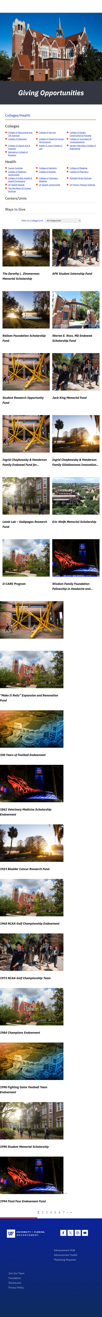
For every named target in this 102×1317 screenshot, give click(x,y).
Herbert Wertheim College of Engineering (83, 147)
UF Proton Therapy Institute (82, 185)
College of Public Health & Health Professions (20, 179)
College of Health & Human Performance (51, 140)
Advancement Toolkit (65, 1255)
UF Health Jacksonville (49, 185)
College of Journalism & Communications (80, 140)
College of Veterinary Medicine (48, 179)
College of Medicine (78, 168)
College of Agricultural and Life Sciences (20, 134)
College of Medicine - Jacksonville (17, 173)
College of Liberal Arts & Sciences (19, 147)
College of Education (17, 139)
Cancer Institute (15, 168)
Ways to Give (15, 209)
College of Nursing (47, 171)
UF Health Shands (16, 185)
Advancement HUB (64, 1250)
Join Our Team (16, 1273)
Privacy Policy (16, 1287)
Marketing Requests (65, 1259)
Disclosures (14, 1282)
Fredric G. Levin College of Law (50, 147)
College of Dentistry (48, 168)
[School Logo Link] (27, 1233)
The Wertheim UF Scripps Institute (19, 190)
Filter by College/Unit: (32, 220)
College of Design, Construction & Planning (80, 134)
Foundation (14, 1278)
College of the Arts (47, 132)
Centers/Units (16, 198)
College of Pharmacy (79, 171)
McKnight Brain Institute (81, 178)
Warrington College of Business (18, 153)
